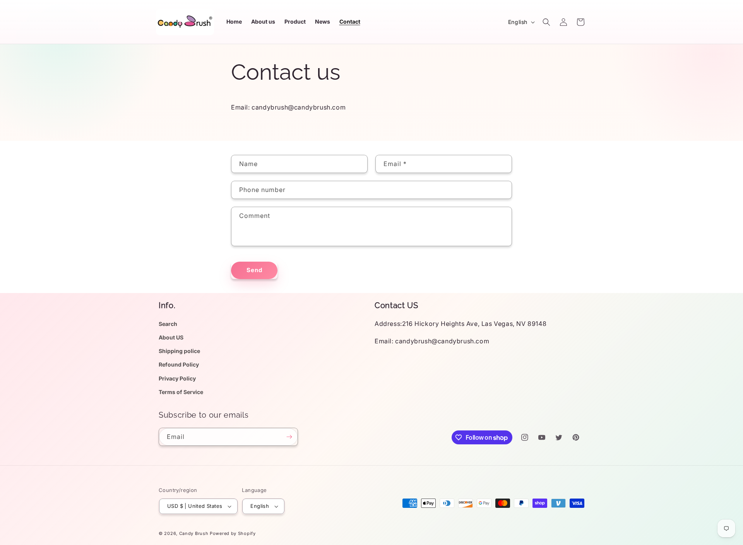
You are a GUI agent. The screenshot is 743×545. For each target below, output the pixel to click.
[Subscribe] (289, 437)
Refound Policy (179, 364)
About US (171, 337)
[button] (546, 22)
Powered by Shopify (233, 533)
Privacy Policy (177, 378)
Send (254, 270)
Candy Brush (194, 533)
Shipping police (179, 351)
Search (168, 323)
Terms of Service (181, 392)
